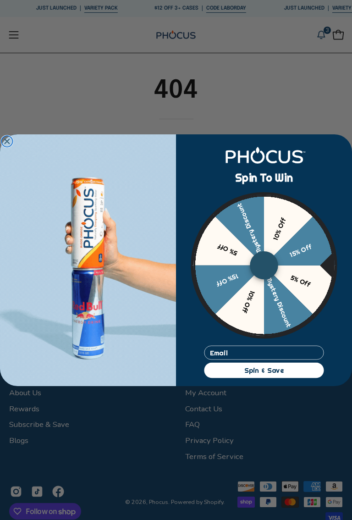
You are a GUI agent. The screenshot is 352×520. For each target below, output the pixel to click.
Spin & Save (264, 369)
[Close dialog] (7, 141)
